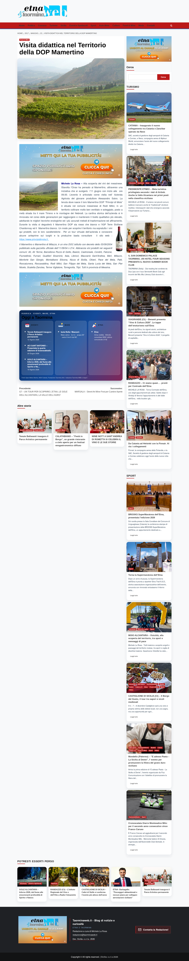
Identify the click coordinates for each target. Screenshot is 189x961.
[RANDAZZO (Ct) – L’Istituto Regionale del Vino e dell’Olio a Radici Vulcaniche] (63, 877)
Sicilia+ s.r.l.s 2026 (109, 956)
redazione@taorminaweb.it (85, 934)
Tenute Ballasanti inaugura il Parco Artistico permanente (39, 334)
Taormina (132, 249)
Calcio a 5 (139, 687)
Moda (141, 25)
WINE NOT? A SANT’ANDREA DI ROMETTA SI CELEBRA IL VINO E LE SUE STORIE (107, 439)
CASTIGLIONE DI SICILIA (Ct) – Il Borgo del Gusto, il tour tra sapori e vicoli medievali (148, 699)
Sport (93, 25)
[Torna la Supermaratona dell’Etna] (149, 557)
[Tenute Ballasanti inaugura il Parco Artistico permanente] (34, 421)
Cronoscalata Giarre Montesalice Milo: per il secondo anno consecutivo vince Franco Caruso (148, 826)
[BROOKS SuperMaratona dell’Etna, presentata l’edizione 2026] (149, 496)
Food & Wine (129, 25)
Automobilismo (152, 684)
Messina (106, 430)
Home (22, 25)
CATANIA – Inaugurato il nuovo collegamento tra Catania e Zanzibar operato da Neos (146, 128)
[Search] (171, 26)
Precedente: (43, 391)
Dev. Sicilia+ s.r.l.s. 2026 (84, 939)
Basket (162, 684)
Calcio (131, 687)
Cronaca (42, 25)
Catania (131, 437)
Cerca (130, 67)
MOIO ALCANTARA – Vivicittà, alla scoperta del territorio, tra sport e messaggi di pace (145, 638)
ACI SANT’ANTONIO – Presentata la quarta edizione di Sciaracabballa (39, 348)
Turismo (53, 25)
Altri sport (141, 684)
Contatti (151, 25)
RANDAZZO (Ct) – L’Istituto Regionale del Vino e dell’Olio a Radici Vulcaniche (63, 892)
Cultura (116, 25)
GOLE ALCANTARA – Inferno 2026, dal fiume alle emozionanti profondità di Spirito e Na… (39, 363)
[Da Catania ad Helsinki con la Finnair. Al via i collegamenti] (149, 425)
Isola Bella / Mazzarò (70, 331)
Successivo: (98, 390)
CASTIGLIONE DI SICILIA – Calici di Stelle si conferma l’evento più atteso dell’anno (94, 892)
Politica (31, 25)
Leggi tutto (135, 150)
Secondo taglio (143, 629)
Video (131, 690)
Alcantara (132, 183)
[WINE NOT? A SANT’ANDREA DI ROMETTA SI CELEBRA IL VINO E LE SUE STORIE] (107, 421)
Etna (96, 331)
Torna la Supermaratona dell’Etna (145, 575)
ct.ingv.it (84, 378)
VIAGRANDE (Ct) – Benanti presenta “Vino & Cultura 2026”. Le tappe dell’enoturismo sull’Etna (146, 322)
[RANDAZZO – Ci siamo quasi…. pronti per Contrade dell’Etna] (149, 365)
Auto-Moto (104, 25)
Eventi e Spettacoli (78, 25)
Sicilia (63, 25)
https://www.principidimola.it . (34, 239)
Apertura (141, 183)
